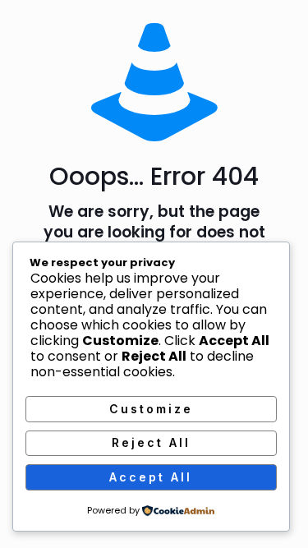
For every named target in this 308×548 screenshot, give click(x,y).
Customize (151, 409)
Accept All (150, 477)
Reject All (151, 442)
